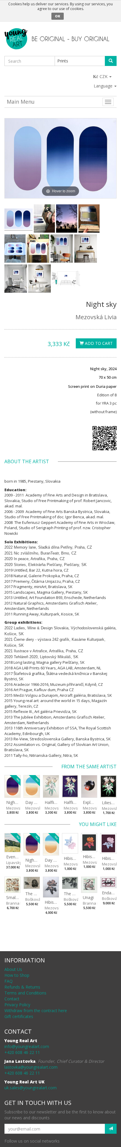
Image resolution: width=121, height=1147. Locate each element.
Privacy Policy (17, 1004)
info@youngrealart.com (26, 1046)
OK (57, 16)
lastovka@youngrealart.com (31, 1067)
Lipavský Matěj (19, 862)
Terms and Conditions (25, 993)
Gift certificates (18, 1016)
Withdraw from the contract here (35, 1010)
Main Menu (21, 101)
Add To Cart (98, 343)
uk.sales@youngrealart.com (30, 1087)
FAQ (8, 981)
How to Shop (16, 975)
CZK (104, 76)
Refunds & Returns (22, 987)
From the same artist (89, 766)
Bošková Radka (39, 899)
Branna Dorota (19, 903)
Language (104, 86)
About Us (13, 969)
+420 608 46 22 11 (22, 1052)
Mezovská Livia (96, 317)
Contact (11, 999)
